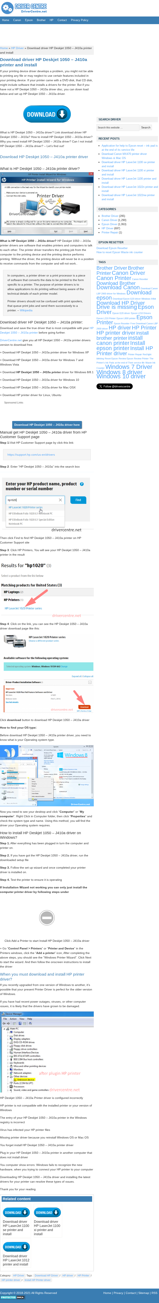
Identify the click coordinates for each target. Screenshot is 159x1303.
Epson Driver (109, 224)
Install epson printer (120, 345)
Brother (41, 20)
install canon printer (119, 340)
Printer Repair (110, 232)
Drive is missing (116, 307)
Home (5, 20)
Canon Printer (113, 278)
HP (51, 20)
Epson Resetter (122, 323)
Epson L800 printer (126, 318)
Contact (62, 20)
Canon (17, 20)
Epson (29, 20)
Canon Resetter (140, 279)
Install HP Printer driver (38, 1280)
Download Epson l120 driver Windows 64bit (134, 299)
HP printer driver (11, 1280)
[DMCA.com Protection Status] (12, 1298)
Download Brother (116, 283)
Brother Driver (110, 216)
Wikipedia (26, 310)
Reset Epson (111, 358)
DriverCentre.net (11, 340)
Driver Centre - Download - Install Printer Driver (24, 8)
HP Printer (83, 1275)
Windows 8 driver (119, 372)
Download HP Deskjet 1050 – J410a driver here (47, 424)
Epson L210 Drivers (141, 313)
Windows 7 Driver (128, 366)
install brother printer (122, 335)
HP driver (68, 1275)
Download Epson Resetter (112, 248)
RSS (154, 1293)
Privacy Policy (79, 20)
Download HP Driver (46, 1275)
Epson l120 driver (121, 313)
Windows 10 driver (121, 376)
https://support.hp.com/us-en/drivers (31, 454)
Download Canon (118, 287)
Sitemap (143, 1293)
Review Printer (141, 358)
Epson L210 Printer (106, 318)
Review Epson (126, 358)
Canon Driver (109, 220)
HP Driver (17, 48)
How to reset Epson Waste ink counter (119, 252)
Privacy (118, 1293)
